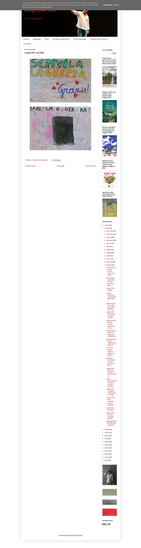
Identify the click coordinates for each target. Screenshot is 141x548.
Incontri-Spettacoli (61, 39)
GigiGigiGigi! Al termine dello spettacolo (111, 423)
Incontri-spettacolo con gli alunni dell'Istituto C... (111, 296)
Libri (47, 39)
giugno (108, 249)
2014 (106, 460)
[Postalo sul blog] (54, 160)
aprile (108, 256)
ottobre (109, 237)
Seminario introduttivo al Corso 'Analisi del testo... (110, 361)
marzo (108, 259)
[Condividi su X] (56, 160)
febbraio (109, 262)
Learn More (108, 5)
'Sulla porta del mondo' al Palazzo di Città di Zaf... (111, 333)
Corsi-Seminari (79, 39)
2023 (106, 432)
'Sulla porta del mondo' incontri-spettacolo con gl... (111, 324)
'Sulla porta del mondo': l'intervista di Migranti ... (111, 342)
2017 (106, 451)
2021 (106, 438)
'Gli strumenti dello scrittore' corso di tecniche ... (110, 401)
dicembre (109, 231)
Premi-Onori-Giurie (98, 39)
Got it (116, 5)
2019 (106, 445)
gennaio (109, 265)
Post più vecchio (90, 166)
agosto (108, 243)
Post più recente (30, 166)
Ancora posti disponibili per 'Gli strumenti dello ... (110, 281)
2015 (106, 457)
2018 (106, 448)
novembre (109, 234)
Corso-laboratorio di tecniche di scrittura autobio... (111, 382)
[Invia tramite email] (53, 160)
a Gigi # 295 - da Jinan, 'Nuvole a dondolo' (110, 415)
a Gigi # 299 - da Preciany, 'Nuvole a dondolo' (110, 314)
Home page (60, 166)
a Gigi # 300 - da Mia (110, 289)
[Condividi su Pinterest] (60, 160)
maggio (109, 252)
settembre (109, 240)
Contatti (27, 43)
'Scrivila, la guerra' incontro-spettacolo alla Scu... (110, 351)
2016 (106, 454)
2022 (106, 435)
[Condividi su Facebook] (58, 160)
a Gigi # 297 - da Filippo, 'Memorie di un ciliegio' (110, 391)
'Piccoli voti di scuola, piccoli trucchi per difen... (110, 271)
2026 (106, 225)
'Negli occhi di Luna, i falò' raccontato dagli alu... (110, 306)
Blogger (79, 535)
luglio (108, 246)
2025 (106, 228)
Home (26, 39)
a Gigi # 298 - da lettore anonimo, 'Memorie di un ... (110, 372)
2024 (106, 429)
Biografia (37, 39)
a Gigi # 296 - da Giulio (110, 409)
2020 (106, 442)
